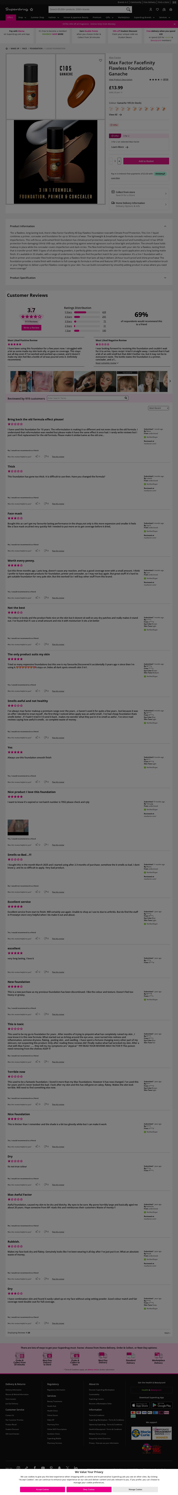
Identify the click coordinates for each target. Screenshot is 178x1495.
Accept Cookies (42, 1489)
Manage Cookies (135, 1489)
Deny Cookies (89, 1489)
